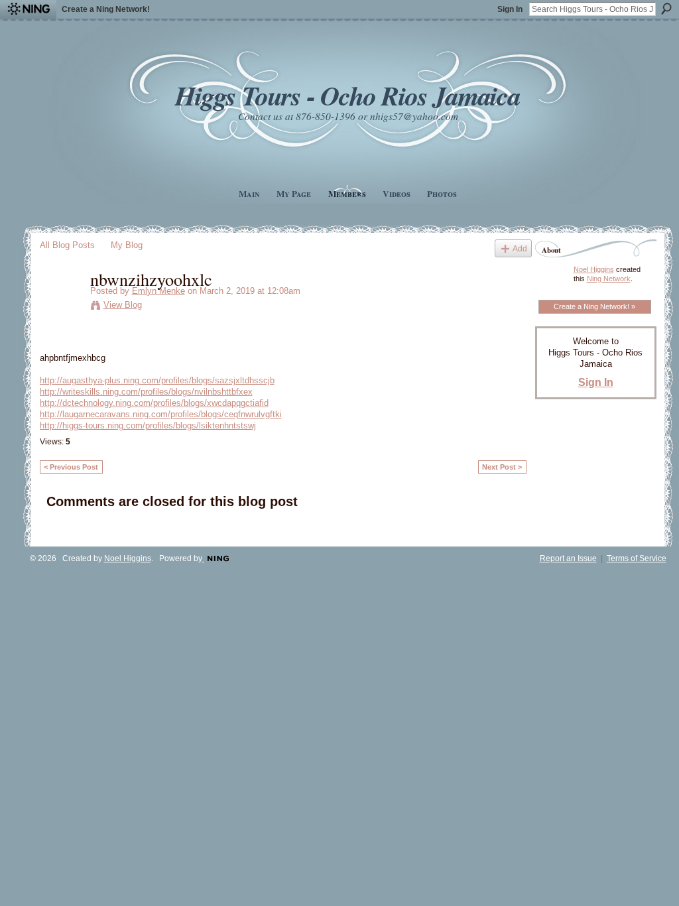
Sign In (510, 9)
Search (666, 9)
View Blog (122, 305)
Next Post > (502, 467)
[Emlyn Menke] (61, 306)
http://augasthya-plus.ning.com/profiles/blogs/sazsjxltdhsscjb (157, 380)
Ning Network (609, 279)
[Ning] (28, 9)
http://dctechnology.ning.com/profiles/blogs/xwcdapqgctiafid (154, 403)
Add (520, 248)
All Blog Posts (67, 245)
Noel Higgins (594, 269)
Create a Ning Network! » (594, 306)
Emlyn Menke (158, 291)
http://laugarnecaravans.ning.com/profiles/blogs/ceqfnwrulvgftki (161, 414)
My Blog (127, 245)
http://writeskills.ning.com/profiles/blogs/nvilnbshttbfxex (146, 392)
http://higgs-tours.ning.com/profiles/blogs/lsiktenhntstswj (148, 425)
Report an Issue (568, 558)
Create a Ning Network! (106, 9)
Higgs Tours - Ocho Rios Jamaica (347, 95)
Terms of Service (636, 558)
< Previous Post (71, 467)
